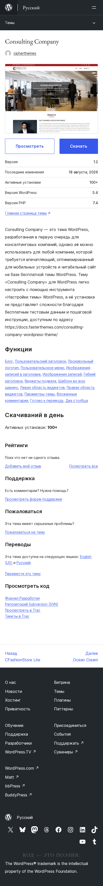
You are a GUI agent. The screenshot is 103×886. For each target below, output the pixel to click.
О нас (10, 682)
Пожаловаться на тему (25, 532)
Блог (9, 361)
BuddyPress (18, 794)
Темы (9, 23)
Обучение (14, 725)
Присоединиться (70, 725)
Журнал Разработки (22, 598)
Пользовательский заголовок (40, 361)
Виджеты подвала (40, 381)
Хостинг (13, 700)
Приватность (17, 708)
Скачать (78, 146)
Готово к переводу (47, 400)
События (62, 734)
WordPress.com (22, 768)
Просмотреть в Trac (22, 610)
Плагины (62, 700)
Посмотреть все (83, 466)
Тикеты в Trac (17, 616)
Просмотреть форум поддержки (33, 499)
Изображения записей (62, 374)
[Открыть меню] (95, 7)
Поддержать (69, 743)
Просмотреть (30, 146)
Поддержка (16, 734)
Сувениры (66, 751)
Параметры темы (39, 394)
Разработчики (18, 743)
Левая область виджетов (42, 387)
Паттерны (63, 708)
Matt (12, 777)
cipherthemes (25, 53)
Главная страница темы (26, 213)
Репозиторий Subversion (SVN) (31, 604)
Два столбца (77, 400)
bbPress (15, 785)
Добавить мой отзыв (23, 466)
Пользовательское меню (42, 368)
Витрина (62, 682)
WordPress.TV (20, 751)
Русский (23, 562)
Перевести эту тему (23, 573)
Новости (13, 691)
